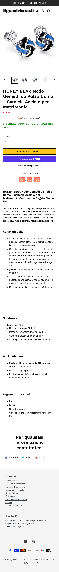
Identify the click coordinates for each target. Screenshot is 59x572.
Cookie (8, 502)
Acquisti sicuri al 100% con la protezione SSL (27, 520)
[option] (15, 80)
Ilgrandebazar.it (16, 560)
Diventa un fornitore (14, 505)
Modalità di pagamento (15, 484)
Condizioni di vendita (14, 490)
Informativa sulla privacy (16, 499)
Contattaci (10, 481)
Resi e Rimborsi (12, 493)
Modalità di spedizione (15, 487)
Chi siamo (10, 496)
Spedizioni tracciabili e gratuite (20, 523)
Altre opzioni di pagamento (29, 165)
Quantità (6, 137)
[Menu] (54, 11)
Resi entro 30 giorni (15, 526)
